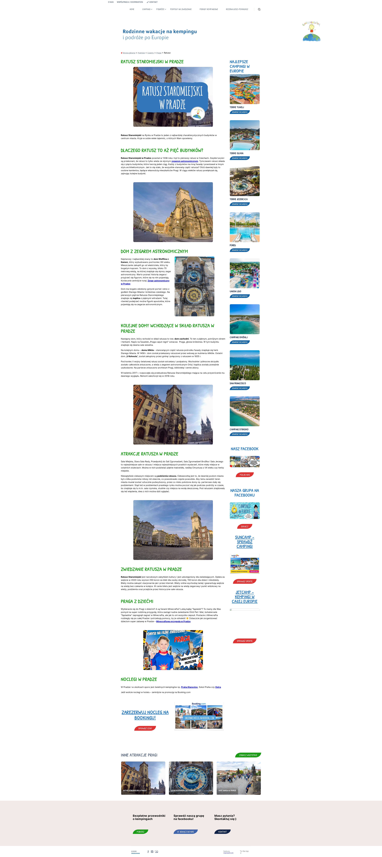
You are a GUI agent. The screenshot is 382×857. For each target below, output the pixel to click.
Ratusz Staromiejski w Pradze (135, 790)
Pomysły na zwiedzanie (181, 9)
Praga (158, 53)
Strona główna (129, 53)
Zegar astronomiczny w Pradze (183, 790)
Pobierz (140, 831)
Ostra (218, 687)
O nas (111, 2)
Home (132, 9)
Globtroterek (135, 853)
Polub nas (245, 474)
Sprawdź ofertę (244, 581)
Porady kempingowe (209, 9)
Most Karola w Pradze (227, 790)
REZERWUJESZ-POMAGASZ (237, 9)
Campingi (146, 9)
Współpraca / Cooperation (130, 2)
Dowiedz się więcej (239, 112)
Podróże (160, 9)
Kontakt (153, 2)
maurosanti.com (228, 853)
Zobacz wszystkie (248, 755)
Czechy (150, 53)
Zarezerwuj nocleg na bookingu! (145, 715)
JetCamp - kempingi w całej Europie (244, 596)
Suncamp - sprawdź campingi (244, 541)
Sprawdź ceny (145, 728)
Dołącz (244, 526)
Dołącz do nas (187, 831)
